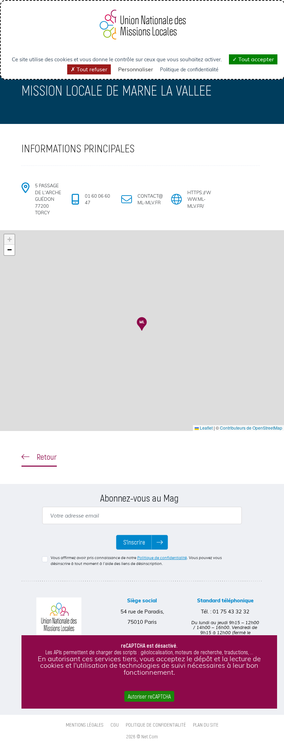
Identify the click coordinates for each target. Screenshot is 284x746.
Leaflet (206, 428)
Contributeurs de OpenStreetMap (251, 428)
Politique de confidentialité (162, 557)
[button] (142, 324)
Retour (46, 456)
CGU (114, 724)
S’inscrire (134, 542)
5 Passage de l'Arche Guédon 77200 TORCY (48, 199)
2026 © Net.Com (142, 736)
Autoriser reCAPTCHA (149, 696)
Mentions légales (85, 724)
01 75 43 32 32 (231, 611)
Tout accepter (255, 59)
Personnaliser (135, 69)
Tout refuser (91, 69)
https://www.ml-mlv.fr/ (199, 199)
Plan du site (206, 724)
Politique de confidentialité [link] (189, 69)
